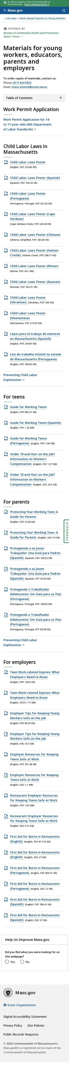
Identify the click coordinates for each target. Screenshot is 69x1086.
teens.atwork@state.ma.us (29, 87)
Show (12, 36)
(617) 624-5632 (22, 83)
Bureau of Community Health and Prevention (31, 32)
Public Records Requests (21, 1034)
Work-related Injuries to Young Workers (42, 18)
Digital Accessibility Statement (25, 1017)
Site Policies (35, 1025)
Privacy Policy (12, 1025)
